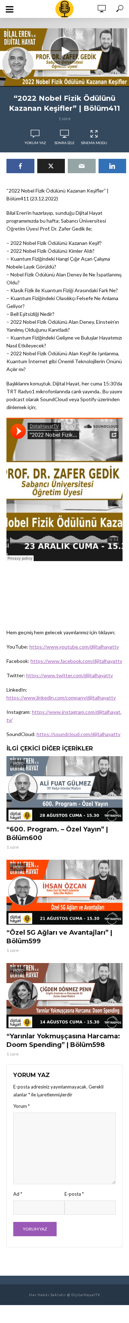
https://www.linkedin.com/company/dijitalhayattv (61, 697)
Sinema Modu (94, 143)
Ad (17, 1194)
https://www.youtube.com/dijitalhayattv (74, 647)
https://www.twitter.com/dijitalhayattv (69, 675)
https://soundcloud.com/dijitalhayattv (78, 734)
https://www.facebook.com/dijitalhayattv (76, 661)
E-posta (74, 1194)
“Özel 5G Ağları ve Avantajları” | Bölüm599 (59, 937)
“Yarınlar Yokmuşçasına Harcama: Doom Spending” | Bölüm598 (63, 1040)
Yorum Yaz (35, 143)
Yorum (21, 1106)
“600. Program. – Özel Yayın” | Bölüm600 (57, 833)
